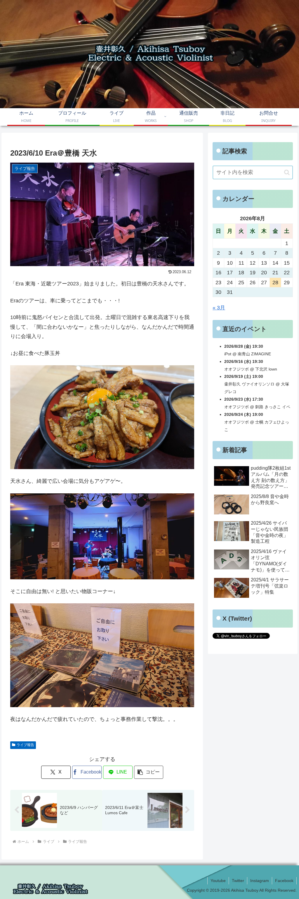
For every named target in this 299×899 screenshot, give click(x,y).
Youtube (218, 880)
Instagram (259, 880)
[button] (149, 772)
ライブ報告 (25, 745)
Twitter (238, 880)
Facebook (284, 880)
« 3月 (219, 308)
